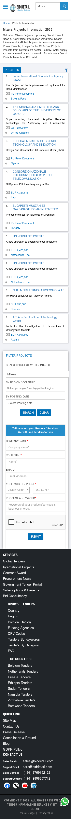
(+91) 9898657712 (37, 778)
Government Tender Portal (22, 584)
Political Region (19, 621)
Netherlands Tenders (23, 671)
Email (10, 469)
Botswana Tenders (21, 705)
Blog (6, 743)
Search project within (28, 365)
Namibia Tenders (20, 694)
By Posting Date (17, 396)
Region (13, 615)
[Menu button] (6, 6)
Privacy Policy (46, 813)
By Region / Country (20, 382)
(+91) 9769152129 (37, 772)
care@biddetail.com (37, 766)
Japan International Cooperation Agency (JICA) (38, 78)
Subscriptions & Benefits (21, 589)
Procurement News (17, 578)
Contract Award (14, 572)
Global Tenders (14, 560)
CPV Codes (16, 633)
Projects (12, 70)
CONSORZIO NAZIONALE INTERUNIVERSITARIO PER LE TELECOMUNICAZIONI (33, 175)
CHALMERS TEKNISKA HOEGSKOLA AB (38, 290)
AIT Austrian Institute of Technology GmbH (35, 319)
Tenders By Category (23, 644)
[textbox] (36, 388)
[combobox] (35, 388)
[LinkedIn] (33, 785)
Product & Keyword (21, 498)
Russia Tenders (19, 676)
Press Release (14, 731)
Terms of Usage (26, 813)
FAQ (11, 650)
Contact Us (11, 726)
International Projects (18, 566)
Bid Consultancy (15, 595)
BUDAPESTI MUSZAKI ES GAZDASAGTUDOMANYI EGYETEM (35, 207)
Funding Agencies (21, 627)
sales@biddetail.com (38, 760)
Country (14, 610)
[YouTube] (25, 785)
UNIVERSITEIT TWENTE (28, 236)
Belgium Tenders (20, 665)
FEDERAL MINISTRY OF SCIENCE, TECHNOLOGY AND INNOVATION (35, 142)
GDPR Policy (12, 749)
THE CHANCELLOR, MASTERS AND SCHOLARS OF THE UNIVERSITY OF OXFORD (37, 110)
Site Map (9, 720)
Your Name (14, 455)
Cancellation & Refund (19, 737)
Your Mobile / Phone (21, 484)
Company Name (17, 441)
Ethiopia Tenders (20, 682)
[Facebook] (7, 785)
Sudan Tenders (19, 688)
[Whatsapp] (65, 802)
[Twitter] (16, 785)
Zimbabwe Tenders (22, 699)
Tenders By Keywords (24, 639)
